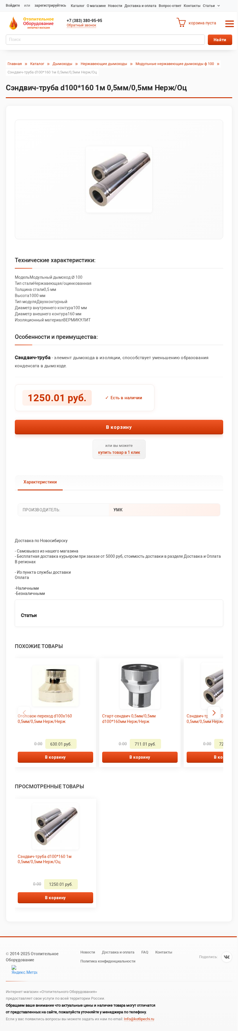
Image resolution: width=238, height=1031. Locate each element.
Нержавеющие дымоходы (104, 64)
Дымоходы (62, 64)
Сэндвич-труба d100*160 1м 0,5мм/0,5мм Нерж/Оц (44, 859)
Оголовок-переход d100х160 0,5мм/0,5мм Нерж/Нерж (45, 719)
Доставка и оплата (140, 6)
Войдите (13, 5)
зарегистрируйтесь (50, 5)
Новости (115, 6)
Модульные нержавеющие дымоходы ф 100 (175, 64)
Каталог (77, 6)
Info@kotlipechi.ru (139, 1019)
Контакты (192, 6)
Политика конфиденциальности (107, 961)
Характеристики (40, 482)
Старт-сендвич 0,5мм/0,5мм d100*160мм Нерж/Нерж (129, 719)
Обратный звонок (81, 25)
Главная (15, 64)
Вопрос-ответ (170, 6)
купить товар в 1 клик (119, 452)
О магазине (96, 6)
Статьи (209, 6)
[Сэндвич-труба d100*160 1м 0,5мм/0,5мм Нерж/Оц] (119, 179)
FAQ (144, 952)
